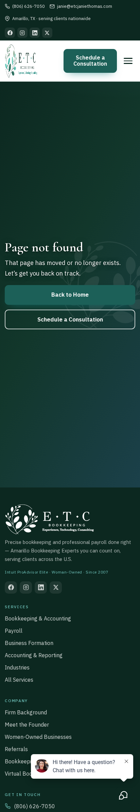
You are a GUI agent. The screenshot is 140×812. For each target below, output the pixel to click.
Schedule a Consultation (90, 60)
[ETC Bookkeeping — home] (21, 61)
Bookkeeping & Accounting (38, 618)
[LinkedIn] (35, 33)
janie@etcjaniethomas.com (84, 6)
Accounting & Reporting (34, 655)
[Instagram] (22, 33)
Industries (17, 667)
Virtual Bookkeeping (30, 773)
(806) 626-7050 (28, 6)
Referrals (16, 749)
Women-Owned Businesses (38, 736)
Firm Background (26, 712)
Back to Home (70, 294)
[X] (47, 33)
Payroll (13, 630)
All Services (19, 679)
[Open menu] (128, 61)
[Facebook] (10, 33)
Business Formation (29, 643)
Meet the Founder (27, 724)
